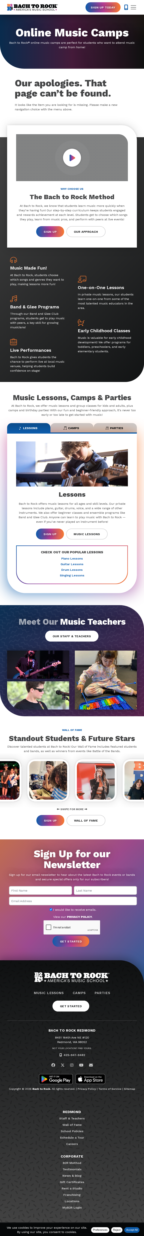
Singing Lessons (72, 575)
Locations (72, 1201)
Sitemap (129, 1088)
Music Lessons (87, 534)
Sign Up (50, 231)
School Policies (72, 1131)
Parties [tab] (116, 428)
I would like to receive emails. (74, 909)
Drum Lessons (72, 570)
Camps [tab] (73, 428)
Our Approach (86, 231)
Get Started (71, 1006)
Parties (102, 993)
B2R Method (72, 1163)
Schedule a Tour (72, 1137)
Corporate (72, 1156)
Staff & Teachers (72, 1118)
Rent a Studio (72, 1188)
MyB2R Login (72, 1207)
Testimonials (72, 1169)
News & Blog (72, 1175)
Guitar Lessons (72, 564)
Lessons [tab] (30, 428)
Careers (72, 1144)
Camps (79, 993)
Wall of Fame (86, 820)
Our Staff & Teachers (72, 636)
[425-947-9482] (126, 7)
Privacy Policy (87, 1088)
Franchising (72, 1195)
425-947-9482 (74, 1055)
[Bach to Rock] (32, 7)
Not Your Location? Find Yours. (72, 1048)
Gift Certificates (72, 1182)
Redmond (72, 1112)
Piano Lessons (72, 558)
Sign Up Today (103, 7)
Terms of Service (110, 1088)
